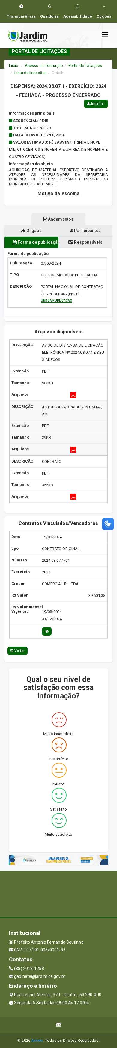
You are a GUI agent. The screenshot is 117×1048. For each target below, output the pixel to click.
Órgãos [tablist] (34, 230)
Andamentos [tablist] (60, 219)
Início (14, 65)
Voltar (19, 651)
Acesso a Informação (44, 65)
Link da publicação (57, 300)
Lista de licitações (30, 72)
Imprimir (97, 104)
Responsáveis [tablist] (87, 242)
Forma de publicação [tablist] (37, 242)
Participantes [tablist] (86, 230)
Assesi (37, 1040)
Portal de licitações (85, 65)
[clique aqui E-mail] (58, 1025)
